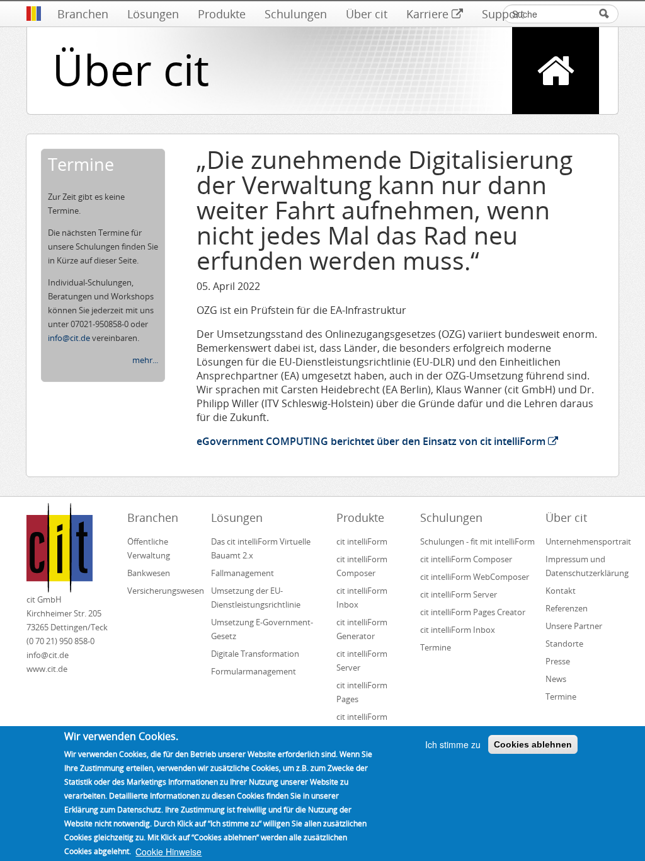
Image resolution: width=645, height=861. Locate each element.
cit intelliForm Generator (361, 629)
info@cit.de (69, 338)
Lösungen (153, 13)
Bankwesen (148, 573)
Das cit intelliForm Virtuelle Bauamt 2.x (261, 548)
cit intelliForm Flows (361, 723)
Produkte (222, 13)
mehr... (145, 360)
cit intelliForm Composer (361, 566)
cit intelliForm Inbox (361, 597)
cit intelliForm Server (361, 660)
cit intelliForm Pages (361, 692)
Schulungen (296, 13)
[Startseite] (33, 13)
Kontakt (560, 590)
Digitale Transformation (255, 653)
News (555, 679)
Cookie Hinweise (168, 851)
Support (503, 13)
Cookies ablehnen (533, 744)
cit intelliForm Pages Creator (472, 612)
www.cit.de (46, 668)
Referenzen (566, 608)
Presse (557, 661)
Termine (435, 647)
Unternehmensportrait (582, 541)
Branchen (82, 13)
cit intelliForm (361, 541)
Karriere (427, 13)
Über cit (366, 13)
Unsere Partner (573, 626)
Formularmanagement (253, 671)
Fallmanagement (242, 573)
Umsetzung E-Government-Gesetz (262, 629)
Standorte (564, 643)
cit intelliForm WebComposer (475, 576)
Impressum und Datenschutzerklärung (582, 566)
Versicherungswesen (163, 590)
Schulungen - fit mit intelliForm (477, 541)
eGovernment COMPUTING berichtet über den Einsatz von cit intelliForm (371, 441)
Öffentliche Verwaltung (148, 548)
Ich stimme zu (453, 744)
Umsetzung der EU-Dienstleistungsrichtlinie (255, 597)
